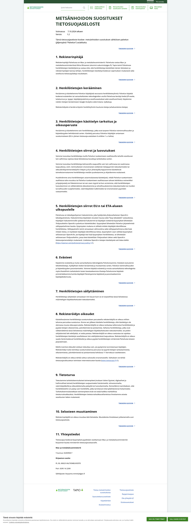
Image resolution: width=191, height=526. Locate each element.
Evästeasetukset (127, 502)
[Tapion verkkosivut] (78, 490)
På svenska (160, 2)
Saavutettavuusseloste (101, 496)
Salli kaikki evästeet (178, 519)
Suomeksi (150, 2)
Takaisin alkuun (126, 49)
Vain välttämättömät (157, 519)
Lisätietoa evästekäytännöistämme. (19, 522)
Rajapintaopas (128, 494)
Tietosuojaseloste (127, 490)
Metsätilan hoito (158, 7)
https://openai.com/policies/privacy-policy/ (73, 243)
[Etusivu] (35, 7)
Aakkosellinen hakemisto (100, 7)
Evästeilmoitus (105, 505)
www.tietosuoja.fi (109, 360)
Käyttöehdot (106, 501)
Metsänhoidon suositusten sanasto (120, 7)
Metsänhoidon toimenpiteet (141, 7)
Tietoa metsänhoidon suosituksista (102, 491)
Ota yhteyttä (128, 498)
